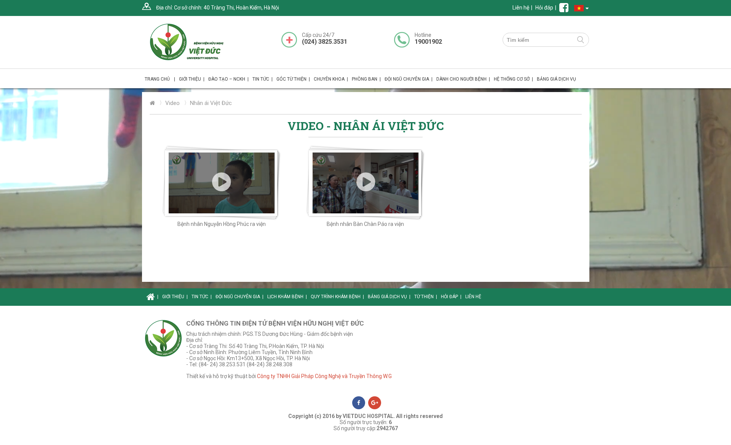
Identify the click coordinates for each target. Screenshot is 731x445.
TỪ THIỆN (425, 296)
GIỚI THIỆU (175, 296)
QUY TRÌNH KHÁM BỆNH (337, 296)
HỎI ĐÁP (451, 296)
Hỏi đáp (544, 8)
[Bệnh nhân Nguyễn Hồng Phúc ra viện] (222, 183)
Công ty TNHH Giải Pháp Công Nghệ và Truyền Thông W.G (324, 376)
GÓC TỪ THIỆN (293, 79)
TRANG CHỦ (160, 79)
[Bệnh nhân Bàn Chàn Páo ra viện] (365, 183)
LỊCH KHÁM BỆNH (287, 296)
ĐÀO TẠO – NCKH (228, 79)
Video (172, 103)
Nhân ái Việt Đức (211, 103)
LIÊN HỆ (473, 296)
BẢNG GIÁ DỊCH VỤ (556, 79)
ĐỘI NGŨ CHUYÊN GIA (409, 79)
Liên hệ (520, 8)
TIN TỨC (262, 79)
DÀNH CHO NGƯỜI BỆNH (463, 79)
